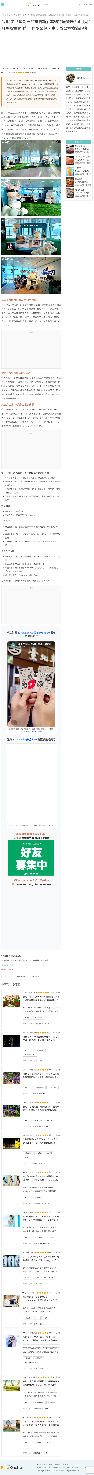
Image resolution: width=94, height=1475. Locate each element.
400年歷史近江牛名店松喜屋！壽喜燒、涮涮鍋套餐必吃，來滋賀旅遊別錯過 (82, 158)
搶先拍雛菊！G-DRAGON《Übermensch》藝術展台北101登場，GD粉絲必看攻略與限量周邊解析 (41, 1299)
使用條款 (49, 1464)
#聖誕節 (49, 1120)
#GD (37, 1318)
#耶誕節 (38, 1443)
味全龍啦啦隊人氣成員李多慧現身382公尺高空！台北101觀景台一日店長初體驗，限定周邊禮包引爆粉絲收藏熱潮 (41, 1178)
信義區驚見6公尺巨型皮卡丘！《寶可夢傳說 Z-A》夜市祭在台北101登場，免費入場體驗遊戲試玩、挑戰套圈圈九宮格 (41, 1141)
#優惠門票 (51, 1402)
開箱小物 (10, 15)
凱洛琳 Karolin (83, 78)
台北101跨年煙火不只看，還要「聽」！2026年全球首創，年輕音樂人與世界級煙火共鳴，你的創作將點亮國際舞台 (41, 1339)
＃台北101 (6, 977)
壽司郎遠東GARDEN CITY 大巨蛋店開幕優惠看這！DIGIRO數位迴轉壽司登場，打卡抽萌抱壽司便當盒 (82, 191)
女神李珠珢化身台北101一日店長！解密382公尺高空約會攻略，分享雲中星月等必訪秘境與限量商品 (41, 1218)
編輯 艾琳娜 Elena (41, 1061)
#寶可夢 (49, 1153)
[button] (2, 4)
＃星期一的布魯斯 (19, 977)
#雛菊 (45, 1318)
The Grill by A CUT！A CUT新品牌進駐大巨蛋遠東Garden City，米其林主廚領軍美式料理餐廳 (82, 148)
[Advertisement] (47, 49)
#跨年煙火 (38, 1358)
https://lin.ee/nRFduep (35, 837)
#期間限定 (28, 1153)
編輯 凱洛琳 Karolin (42, 1024)
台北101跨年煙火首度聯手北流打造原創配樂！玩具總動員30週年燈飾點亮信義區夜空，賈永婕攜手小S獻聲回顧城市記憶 (41, 1039)
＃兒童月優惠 (34, 977)
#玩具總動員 (39, 1050)
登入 (85, 4)
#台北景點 (38, 1120)
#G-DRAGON (48, 1278)
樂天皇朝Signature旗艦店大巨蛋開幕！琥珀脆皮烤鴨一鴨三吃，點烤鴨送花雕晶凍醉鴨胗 (82, 180)
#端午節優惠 (39, 1402)
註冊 (91, 4)
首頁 (3, 15)
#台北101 (27, 1018)
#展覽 (37, 1278)
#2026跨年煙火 (30, 1055)
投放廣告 (40, 1464)
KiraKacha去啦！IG (25, 739)
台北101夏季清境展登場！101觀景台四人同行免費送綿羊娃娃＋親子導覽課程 (41, 1383)
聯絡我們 (58, 1464)
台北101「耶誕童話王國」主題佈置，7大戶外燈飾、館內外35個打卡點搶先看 (41, 1423)
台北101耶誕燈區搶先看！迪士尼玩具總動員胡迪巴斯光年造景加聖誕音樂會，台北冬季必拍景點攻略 (41, 1076)
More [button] (26, 1157)
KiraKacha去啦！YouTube (34, 632)
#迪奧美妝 (38, 1018)
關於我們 (66, 1464)
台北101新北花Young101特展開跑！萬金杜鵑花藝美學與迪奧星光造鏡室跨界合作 (41, 998)
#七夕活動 (50, 1238)
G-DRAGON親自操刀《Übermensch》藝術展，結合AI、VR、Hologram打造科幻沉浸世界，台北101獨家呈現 (41, 1258)
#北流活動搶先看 (30, 1362)
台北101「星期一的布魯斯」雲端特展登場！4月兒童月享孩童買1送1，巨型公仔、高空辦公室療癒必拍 (52, 15)
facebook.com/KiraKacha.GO (33, 884)
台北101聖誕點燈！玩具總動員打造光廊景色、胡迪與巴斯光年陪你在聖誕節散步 (41, 1108)
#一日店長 (38, 1197)
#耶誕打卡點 (52, 1088)
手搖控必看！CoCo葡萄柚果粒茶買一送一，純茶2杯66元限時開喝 (82, 169)
